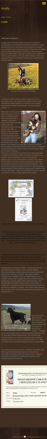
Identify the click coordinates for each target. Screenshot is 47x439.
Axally (5, 8)
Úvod (3, 17)
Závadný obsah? (31, 437)
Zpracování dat (41, 437)
